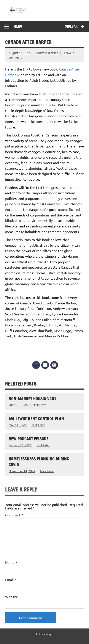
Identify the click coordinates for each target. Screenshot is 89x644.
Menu (17, 26)
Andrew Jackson (47, 53)
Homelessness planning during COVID (39, 461)
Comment (14, 515)
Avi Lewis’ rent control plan (36, 418)
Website (11, 596)
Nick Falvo (39, 405)
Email (10, 579)
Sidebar (71, 26)
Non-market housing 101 (32, 398)
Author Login (44, 633)
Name (11, 562)
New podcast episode (28, 439)
